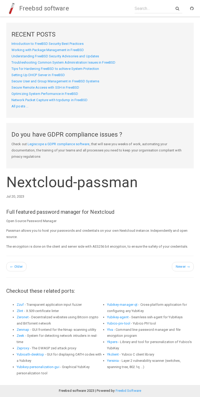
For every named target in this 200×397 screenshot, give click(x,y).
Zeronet (23, 317)
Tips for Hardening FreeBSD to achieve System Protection (55, 69)
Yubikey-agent (118, 317)
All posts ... (19, 106)
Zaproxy (23, 348)
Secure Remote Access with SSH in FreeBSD (45, 87)
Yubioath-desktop (30, 354)
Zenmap (23, 330)
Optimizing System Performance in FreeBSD (44, 94)
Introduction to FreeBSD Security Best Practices (47, 44)
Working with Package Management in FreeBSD (47, 50)
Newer (183, 266)
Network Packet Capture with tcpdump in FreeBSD (49, 100)
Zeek (20, 336)
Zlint (20, 311)
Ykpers (112, 342)
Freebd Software (128, 391)
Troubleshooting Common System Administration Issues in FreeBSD (63, 62)
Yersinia (113, 361)
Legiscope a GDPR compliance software (59, 144)
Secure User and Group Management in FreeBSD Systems (55, 81)
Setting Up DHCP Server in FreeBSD (38, 75)
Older (16, 266)
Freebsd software (43, 8)
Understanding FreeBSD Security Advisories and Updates (55, 56)
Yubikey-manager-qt (122, 305)
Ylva (110, 330)
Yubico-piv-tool (118, 323)
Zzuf (20, 305)
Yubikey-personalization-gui (38, 367)
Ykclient (113, 354)
